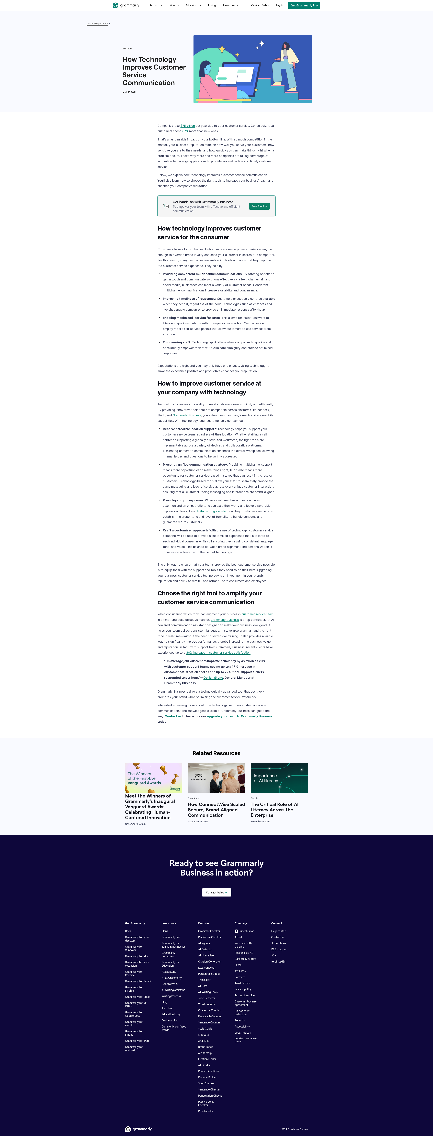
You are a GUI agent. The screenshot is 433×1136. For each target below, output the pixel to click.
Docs (128, 931)
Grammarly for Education (170, 964)
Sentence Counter (209, 1022)
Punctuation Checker (211, 1095)
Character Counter (209, 1010)
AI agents (204, 943)
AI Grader (204, 1065)
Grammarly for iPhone (134, 1033)
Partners (240, 977)
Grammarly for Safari (138, 981)
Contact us (173, 716)
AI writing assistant (173, 990)
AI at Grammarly (172, 977)
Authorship (205, 1053)
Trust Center (242, 983)
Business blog (170, 1020)
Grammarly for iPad (137, 1040)
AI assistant (169, 971)
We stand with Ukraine (243, 945)
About (238, 937)
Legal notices (243, 1032)
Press (238, 965)
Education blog (171, 1014)
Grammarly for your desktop (137, 939)
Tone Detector (206, 998)
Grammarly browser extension (137, 964)
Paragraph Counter (209, 1016)
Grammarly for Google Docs (134, 1014)
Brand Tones (205, 1046)
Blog (164, 1002)
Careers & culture (245, 958)
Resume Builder (207, 1077)
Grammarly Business (187, 415)
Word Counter (206, 1004)
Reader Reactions (208, 1071)
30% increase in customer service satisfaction (218, 652)
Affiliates (240, 971)
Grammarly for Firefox (134, 989)
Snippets (203, 1034)
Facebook (280, 943)
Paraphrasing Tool (209, 973)
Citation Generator (209, 961)
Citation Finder (207, 1059)
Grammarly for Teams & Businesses (173, 945)
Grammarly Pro (171, 937)
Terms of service (245, 995)
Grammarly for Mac (137, 956)
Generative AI (170, 984)
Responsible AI (244, 952)
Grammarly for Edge (137, 996)
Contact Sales (260, 5)
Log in (279, 5)
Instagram (281, 949)
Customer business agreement (246, 1003)
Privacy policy (243, 989)
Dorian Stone (213, 677)
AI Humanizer (206, 955)
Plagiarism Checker (209, 937)
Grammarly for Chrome (134, 973)
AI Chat (202, 986)
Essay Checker (207, 967)
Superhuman (246, 931)
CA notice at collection (242, 1012)
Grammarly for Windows (134, 948)
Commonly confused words (174, 1028)
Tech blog (167, 1008)
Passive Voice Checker (206, 1103)
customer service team (258, 614)
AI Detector (205, 949)
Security (240, 1020)
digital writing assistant (212, 511)
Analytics (203, 1040)
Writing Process (171, 996)
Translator (204, 979)
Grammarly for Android (134, 1048)
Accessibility (242, 1026)
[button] (102, 24)
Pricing (212, 5)
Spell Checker (206, 1083)
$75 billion (187, 125)
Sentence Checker (209, 1089)
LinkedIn (280, 961)
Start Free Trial (259, 206)
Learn (90, 23)
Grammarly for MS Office (136, 1004)
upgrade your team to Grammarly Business (239, 716)
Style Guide (205, 1028)
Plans (165, 931)
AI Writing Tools (208, 992)
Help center (278, 931)
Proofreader (205, 1111)
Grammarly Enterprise (168, 954)
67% (185, 131)
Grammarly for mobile (134, 1023)
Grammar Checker (209, 931)
